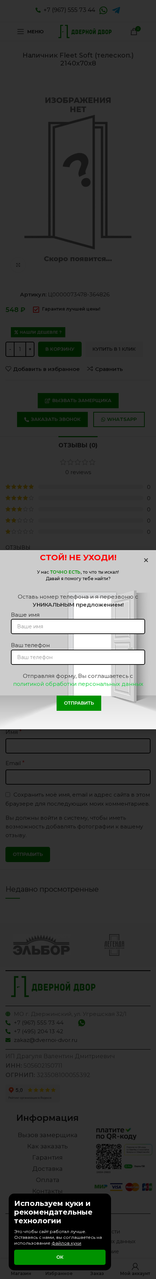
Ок (59, 1257)
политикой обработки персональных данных (78, 683)
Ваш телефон (30, 645)
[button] (146, 560)
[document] (78, 639)
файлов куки (66, 1243)
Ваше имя (25, 614)
